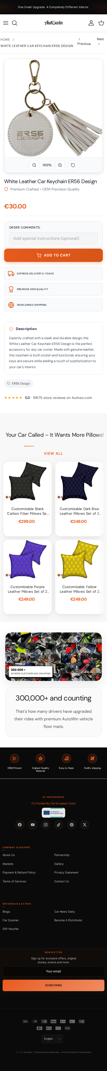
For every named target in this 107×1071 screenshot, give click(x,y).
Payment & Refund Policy (19, 872)
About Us (9, 855)
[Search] (17, 23)
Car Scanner (11, 920)
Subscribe (53, 985)
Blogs (6, 911)
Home (5, 40)
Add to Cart (57, 255)
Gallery (59, 864)
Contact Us (61, 881)
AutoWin (28, 1052)
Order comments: (25, 227)
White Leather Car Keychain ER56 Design (37, 46)
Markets (8, 864)
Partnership (62, 855)
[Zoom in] (60, 165)
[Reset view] (73, 165)
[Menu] (5, 23)
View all (53, 453)
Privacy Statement (66, 872)
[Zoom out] (34, 165)
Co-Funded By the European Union (53, 803)
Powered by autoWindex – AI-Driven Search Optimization (63, 1052)
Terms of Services (14, 881)
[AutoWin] (53, 23)
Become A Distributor (68, 920)
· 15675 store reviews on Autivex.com (58, 398)
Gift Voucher (11, 929)
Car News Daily (64, 911)
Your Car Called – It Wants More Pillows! (55, 435)
